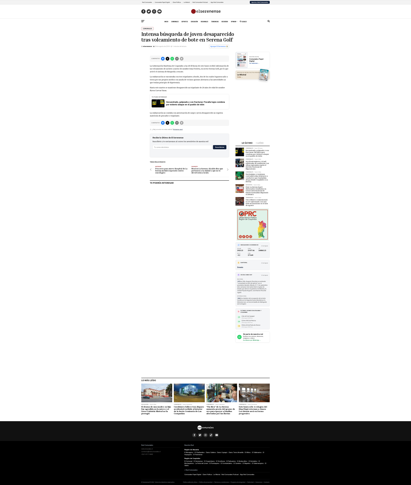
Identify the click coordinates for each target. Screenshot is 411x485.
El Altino (248, 452)
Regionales (204, 21)
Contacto (267, 482)
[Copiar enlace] (181, 59)
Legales (244, 21)
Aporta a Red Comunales (259, 2)
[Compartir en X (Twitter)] (167, 59)
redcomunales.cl (147, 449)
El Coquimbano (209, 461)
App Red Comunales (217, 2)
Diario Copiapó (222, 452)
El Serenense (198, 461)
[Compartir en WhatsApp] (172, 59)
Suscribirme (219, 147)
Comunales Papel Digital (162, 2)
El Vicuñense (220, 461)
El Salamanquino (258, 463)
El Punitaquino (214, 463)
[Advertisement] (252, 94)
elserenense (147, 46)
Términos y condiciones (221, 482)
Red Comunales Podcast (200, 2)
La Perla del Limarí (201, 463)
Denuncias (258, 482)
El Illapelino (246, 463)
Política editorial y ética (190, 482)
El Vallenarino (256, 452)
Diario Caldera (211, 452)
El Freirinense (197, 455)
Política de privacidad (205, 482)
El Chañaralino (200, 452)
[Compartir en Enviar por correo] (177, 59)
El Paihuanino (231, 461)
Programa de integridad (238, 482)
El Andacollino (242, 461)
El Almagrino (188, 452)
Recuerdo (225, 21)
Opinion (233, 21)
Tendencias (215, 21)
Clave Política (177, 2)
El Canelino (237, 463)
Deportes (185, 21)
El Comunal (188, 461)
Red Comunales (147, 2)
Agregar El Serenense (218, 46)
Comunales (175, 21)
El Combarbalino (226, 463)
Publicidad (250, 482)
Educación (194, 21)
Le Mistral (187, 2)
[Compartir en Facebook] (163, 59)
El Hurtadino (253, 461)
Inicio (166, 21)
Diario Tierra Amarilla (236, 452)
